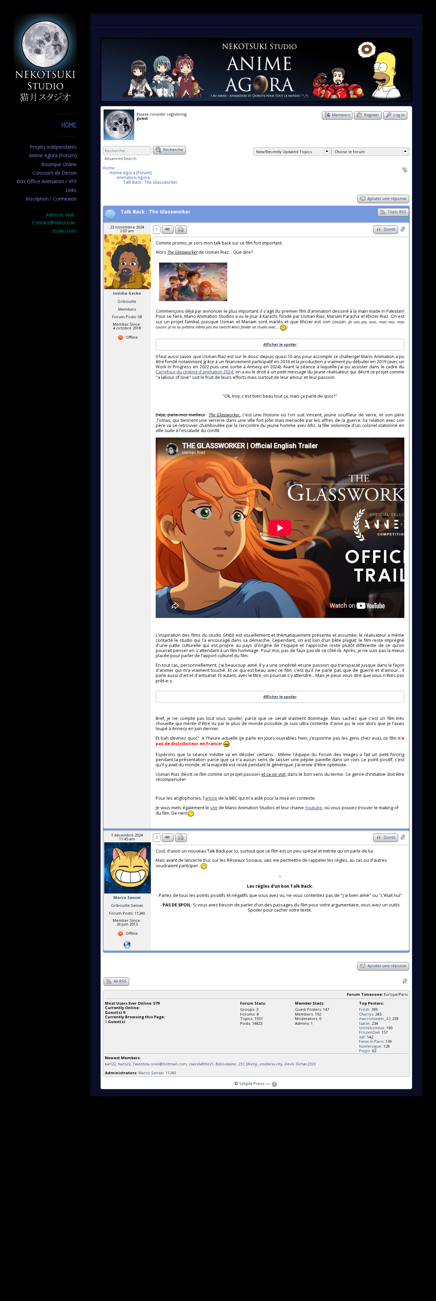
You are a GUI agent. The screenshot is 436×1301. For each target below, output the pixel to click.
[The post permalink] (168, 229)
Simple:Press (252, 1083)
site (214, 808)
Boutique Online (59, 164)
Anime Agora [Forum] (53, 155)
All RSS (119, 981)
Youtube (313, 808)
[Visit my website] (127, 944)
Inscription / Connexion (51, 198)
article (211, 798)
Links (71, 190)
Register (371, 114)
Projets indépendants (53, 147)
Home (69, 124)
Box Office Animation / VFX (47, 181)
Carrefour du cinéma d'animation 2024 (194, 372)
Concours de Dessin (54, 172)
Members (340, 114)
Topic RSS (396, 211)
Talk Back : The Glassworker (150, 182)
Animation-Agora (133, 177)
